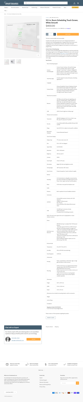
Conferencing (34, 7)
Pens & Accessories (15, 7)
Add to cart (67, 34)
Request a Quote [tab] (49, 326)
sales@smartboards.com (17, 340)
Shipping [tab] (57, 326)
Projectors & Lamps (56, 7)
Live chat (33, 339)
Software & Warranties (44, 7)
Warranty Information (44, 382)
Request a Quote (50, 317)
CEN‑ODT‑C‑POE (64, 53)
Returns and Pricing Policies (45, 384)
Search (41, 377)
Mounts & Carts (25, 7)
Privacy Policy (42, 386)
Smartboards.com (9, 396)
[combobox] (46, 3)
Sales (65, 7)
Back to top (41, 370)
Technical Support (43, 380)
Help (5, 10)
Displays (6, 7)
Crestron (47, 17)
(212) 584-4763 (15, 338)
